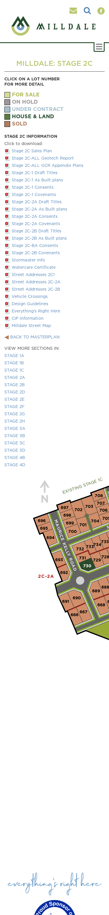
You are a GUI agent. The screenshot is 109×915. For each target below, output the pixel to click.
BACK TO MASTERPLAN (35, 337)
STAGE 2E (14, 399)
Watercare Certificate (34, 267)
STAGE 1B (14, 363)
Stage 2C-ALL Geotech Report (43, 158)
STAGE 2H (14, 421)
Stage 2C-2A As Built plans (39, 209)
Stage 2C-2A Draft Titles (37, 201)
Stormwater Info (28, 260)
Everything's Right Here (36, 311)
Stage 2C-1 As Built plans (37, 180)
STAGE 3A (14, 428)
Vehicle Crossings (30, 296)
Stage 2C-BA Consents (35, 245)
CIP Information (28, 318)
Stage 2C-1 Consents (32, 187)
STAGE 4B (14, 457)
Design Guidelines (30, 303)
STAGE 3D (14, 450)
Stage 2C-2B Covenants (36, 252)
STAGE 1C (14, 370)
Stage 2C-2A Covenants (36, 223)
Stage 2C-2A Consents (35, 216)
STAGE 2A (14, 377)
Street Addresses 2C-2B (36, 289)
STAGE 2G (14, 413)
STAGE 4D (14, 464)
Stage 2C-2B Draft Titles (36, 231)
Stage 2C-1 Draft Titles (35, 172)
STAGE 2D (14, 392)
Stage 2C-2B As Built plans (39, 238)
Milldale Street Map (31, 325)
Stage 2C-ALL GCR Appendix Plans (47, 165)
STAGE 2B (14, 384)
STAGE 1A (14, 355)
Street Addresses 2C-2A (36, 282)
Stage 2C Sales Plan (32, 151)
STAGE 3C (14, 443)
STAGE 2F (14, 406)
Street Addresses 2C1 (33, 274)
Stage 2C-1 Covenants (34, 194)
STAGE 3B (14, 435)
